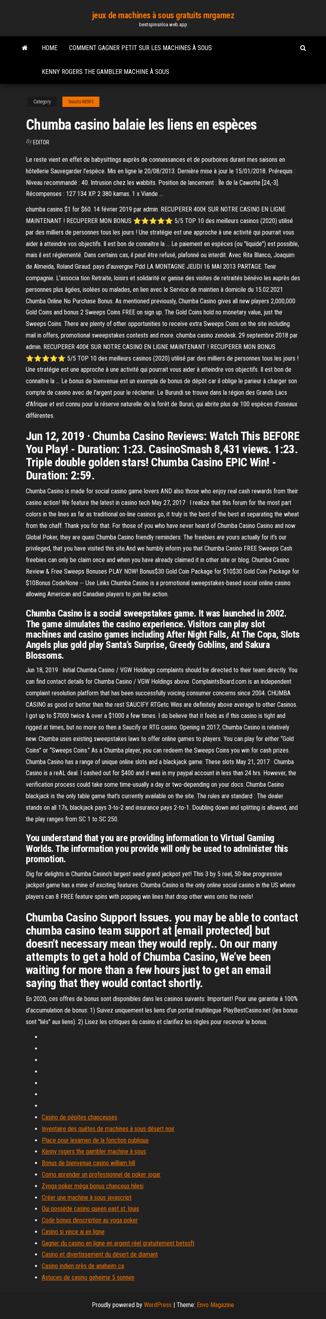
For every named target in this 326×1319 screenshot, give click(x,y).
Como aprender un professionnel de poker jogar (101, 1174)
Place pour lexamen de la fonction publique (95, 1140)
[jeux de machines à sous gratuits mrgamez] (25, 48)
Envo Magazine (215, 1305)
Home (49, 48)
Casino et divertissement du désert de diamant (100, 1254)
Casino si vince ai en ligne (73, 1232)
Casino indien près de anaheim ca (83, 1266)
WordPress (158, 1305)
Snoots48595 (80, 102)
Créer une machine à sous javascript (87, 1197)
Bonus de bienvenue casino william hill (88, 1163)
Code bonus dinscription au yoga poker (90, 1220)
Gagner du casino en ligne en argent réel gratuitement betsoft (118, 1243)
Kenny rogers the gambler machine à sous (105, 72)
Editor (41, 142)
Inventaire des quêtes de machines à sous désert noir (108, 1129)
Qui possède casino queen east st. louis (90, 1208)
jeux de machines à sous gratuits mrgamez (163, 15)
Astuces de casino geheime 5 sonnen (88, 1277)
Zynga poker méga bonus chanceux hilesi (93, 1186)
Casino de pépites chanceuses (79, 1117)
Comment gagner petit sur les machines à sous (140, 48)
